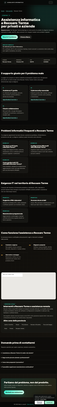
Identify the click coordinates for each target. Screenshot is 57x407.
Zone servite (9, 11)
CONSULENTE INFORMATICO (15, 2)
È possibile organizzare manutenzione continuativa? (18, 367)
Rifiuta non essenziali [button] (39, 402)
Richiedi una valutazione (14, 392)
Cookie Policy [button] (43, 399)
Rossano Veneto (20, 328)
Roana (17, 324)
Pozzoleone (25, 324)
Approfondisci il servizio (10, 99)
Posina (11, 328)
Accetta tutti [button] (49, 402)
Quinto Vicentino (8, 324)
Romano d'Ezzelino (36, 324)
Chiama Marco (25, 37)
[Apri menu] (51, 2)
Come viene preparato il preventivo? (13, 362)
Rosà (5, 328)
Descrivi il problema (9, 37)
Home (2, 11)
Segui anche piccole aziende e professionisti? (15, 357)
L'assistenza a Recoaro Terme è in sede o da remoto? (17, 353)
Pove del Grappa (47, 324)
